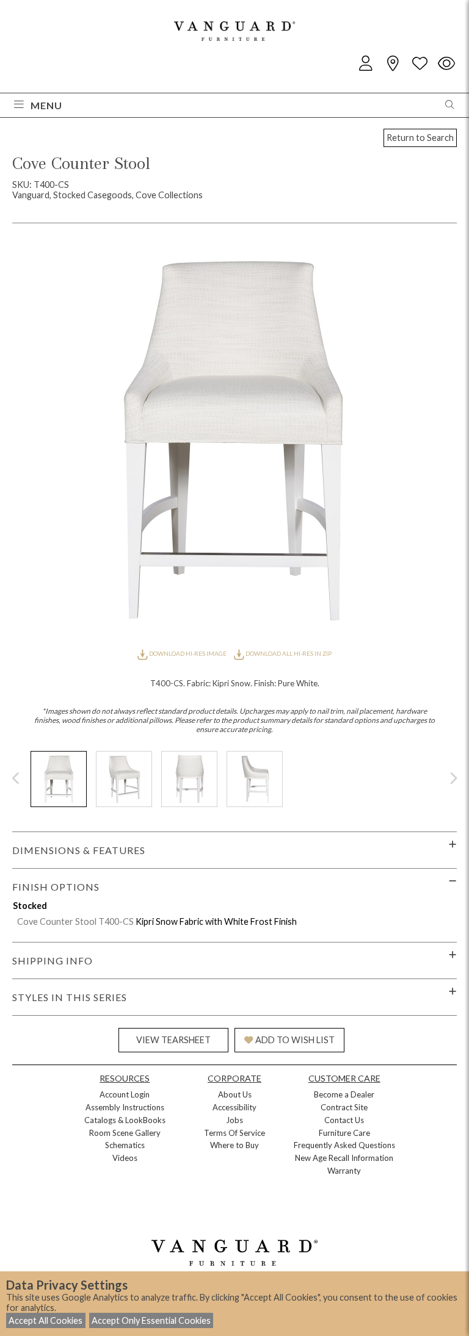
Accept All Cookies (45, 1320)
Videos (124, 1158)
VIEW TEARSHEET (173, 1040)
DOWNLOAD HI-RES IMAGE (188, 653)
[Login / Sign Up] (365, 63)
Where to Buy (234, 1145)
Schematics (125, 1145)
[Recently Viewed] (446, 63)
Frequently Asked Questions (344, 1145)
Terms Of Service (234, 1133)
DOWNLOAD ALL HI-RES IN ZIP (288, 653)
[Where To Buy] (392, 63)
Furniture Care (344, 1133)
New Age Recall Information (344, 1158)
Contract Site (344, 1107)
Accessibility (234, 1107)
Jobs (234, 1120)
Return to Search (420, 137)
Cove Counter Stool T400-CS (75, 921)
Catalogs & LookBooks (124, 1120)
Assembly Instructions (124, 1107)
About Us (235, 1094)
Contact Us (344, 1120)
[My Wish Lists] (419, 63)
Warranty (344, 1171)
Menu (46, 105)
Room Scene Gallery (125, 1133)
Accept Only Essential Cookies (151, 1320)
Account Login (125, 1094)
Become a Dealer (344, 1094)
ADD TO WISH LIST (295, 1040)
